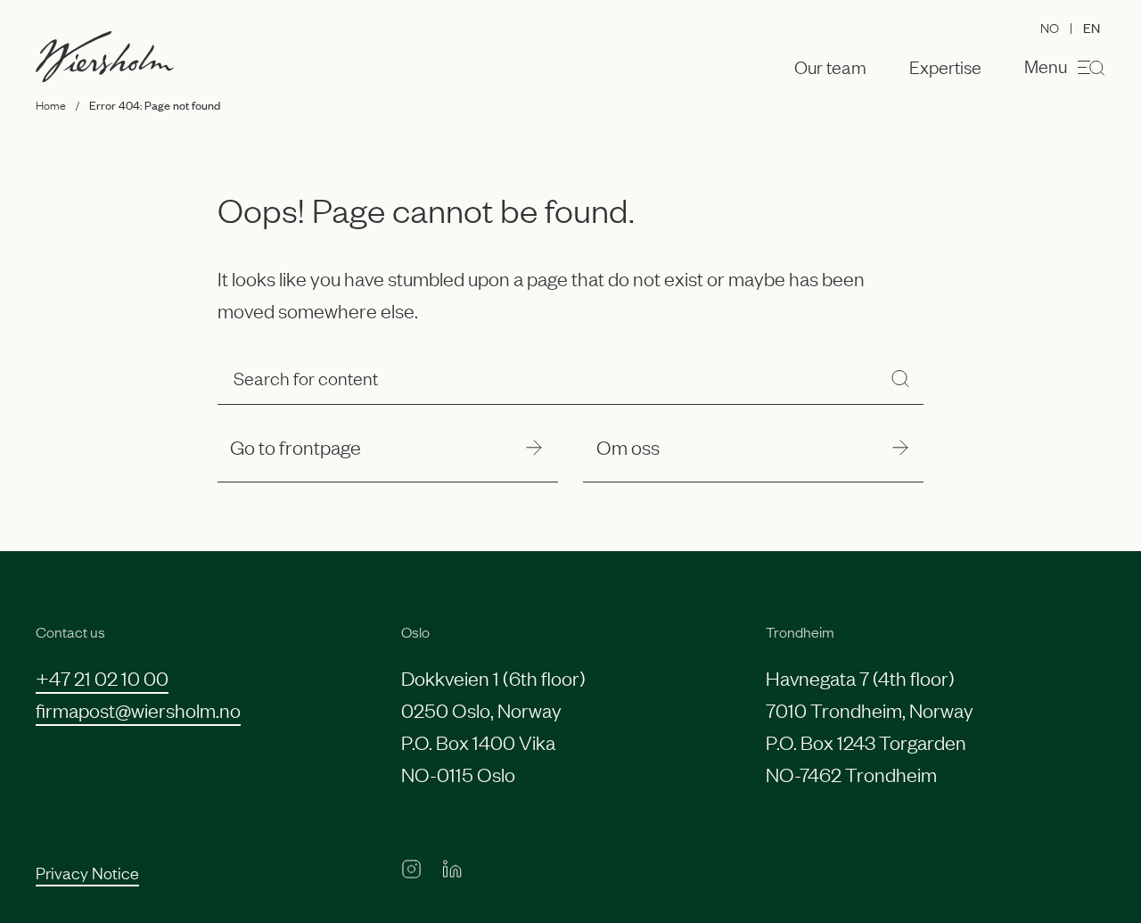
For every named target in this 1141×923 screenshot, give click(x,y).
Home (51, 104)
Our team (830, 67)
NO (1049, 27)
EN (1091, 27)
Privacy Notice (87, 872)
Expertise (945, 67)
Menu (1045, 65)
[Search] (900, 378)
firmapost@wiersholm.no (138, 709)
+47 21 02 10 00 (102, 677)
